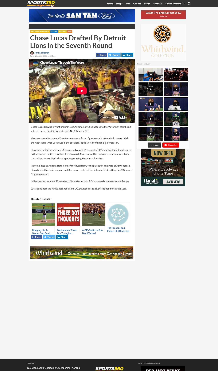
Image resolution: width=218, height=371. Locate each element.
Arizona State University (40, 31)
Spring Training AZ (175, 4)
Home (110, 4)
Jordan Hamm (42, 53)
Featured (62, 31)
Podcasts (157, 4)
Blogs (147, 4)
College (137, 4)
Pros (127, 4)
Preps (119, 4)
